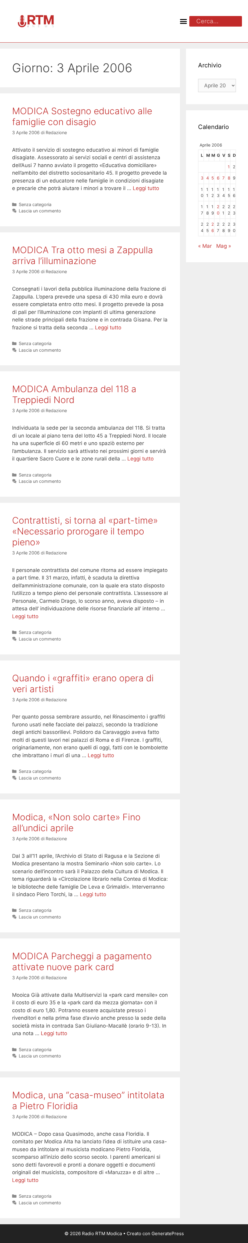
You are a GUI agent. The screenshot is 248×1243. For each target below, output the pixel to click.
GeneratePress (168, 1233)
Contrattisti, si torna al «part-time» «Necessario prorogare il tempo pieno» (85, 531)
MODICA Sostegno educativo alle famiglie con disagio (82, 116)
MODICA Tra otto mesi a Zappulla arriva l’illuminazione (82, 255)
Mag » (223, 246)
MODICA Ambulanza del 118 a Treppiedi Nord (74, 394)
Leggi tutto (146, 188)
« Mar (205, 246)
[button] (183, 21)
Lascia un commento (40, 210)
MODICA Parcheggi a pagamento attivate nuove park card (82, 961)
